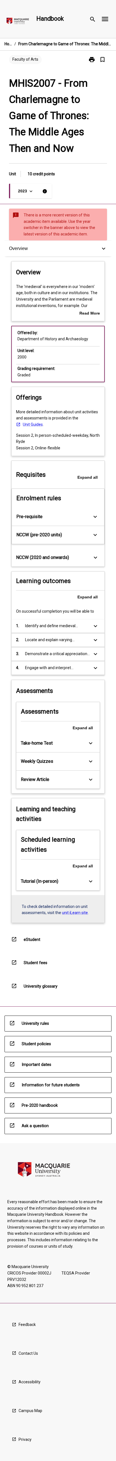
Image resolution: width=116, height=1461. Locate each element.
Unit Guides (33, 424)
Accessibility (30, 1382)
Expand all (87, 477)
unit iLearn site (75, 912)
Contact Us (28, 1353)
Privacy (25, 1439)
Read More (89, 314)
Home (8, 44)
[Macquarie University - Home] (18, 22)
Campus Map (30, 1410)
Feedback (27, 1324)
